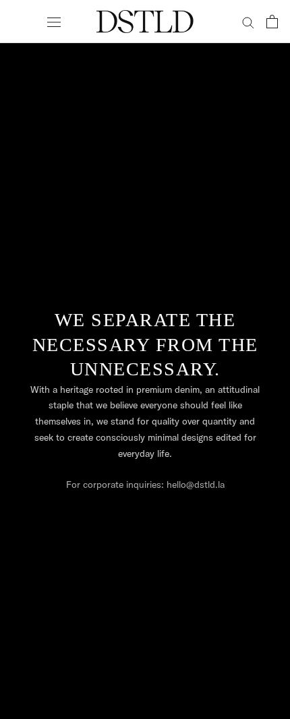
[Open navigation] (54, 21)
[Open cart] (272, 21)
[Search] (248, 22)
